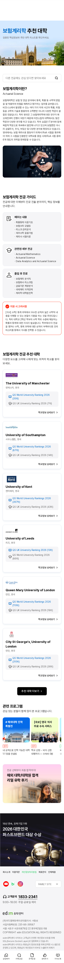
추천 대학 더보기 (30, 691)
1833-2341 (27, 896)
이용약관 (15, 872)
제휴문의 (42, 872)
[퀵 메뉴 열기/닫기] (2, 952)
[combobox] (48, 884)
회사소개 (6, 872)
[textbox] (48, 884)
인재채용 (51, 872)
